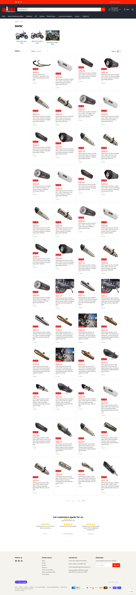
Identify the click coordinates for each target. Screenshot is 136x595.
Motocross (29, 16)
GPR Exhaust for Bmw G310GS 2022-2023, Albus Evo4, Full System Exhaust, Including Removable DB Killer (110, 119)
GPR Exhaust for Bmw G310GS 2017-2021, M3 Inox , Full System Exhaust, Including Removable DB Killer (65, 119)
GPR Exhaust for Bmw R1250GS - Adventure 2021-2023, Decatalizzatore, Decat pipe (41, 77)
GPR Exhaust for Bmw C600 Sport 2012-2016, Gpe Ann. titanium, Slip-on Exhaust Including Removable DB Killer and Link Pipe (41, 402)
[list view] (120, 51)
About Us (44, 567)
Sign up (116, 565)
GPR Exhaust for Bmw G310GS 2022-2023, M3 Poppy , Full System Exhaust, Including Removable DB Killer (42, 188)
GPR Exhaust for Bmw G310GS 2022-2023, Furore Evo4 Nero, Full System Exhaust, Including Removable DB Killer (42, 150)
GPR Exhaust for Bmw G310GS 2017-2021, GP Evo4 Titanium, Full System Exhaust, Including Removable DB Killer (42, 119)
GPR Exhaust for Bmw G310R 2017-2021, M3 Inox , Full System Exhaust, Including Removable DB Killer (64, 230)
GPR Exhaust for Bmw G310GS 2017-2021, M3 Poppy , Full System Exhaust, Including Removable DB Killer (87, 114)
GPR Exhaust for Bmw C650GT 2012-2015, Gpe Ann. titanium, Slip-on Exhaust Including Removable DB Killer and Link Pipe (87, 402)
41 (79, 501)
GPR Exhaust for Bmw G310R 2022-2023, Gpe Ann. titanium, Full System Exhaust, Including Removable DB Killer (87, 267)
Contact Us (86, 16)
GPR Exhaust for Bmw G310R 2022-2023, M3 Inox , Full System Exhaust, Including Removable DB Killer (109, 267)
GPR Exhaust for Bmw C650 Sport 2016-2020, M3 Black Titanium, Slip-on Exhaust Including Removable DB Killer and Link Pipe (110, 441)
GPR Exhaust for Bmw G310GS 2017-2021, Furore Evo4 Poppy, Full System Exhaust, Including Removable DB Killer (110, 77)
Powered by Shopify (19, 590)
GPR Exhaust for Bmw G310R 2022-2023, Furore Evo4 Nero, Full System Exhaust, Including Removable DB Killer (42, 261)
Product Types (51, 16)
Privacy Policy (45, 574)
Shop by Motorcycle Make (15, 16)
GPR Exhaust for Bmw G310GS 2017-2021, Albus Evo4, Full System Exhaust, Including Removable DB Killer (65, 81)
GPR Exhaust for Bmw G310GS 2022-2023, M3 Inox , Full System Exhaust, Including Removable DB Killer (110, 156)
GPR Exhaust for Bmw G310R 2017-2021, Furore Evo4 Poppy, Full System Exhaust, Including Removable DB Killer (110, 188)
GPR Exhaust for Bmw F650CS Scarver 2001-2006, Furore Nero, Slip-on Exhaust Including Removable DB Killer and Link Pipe (110, 486)
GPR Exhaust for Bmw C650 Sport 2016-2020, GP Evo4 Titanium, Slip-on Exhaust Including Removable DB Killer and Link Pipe (87, 447)
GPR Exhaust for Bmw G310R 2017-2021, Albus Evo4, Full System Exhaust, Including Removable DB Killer (64, 193)
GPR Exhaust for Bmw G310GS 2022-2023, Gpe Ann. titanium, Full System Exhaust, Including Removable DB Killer (87, 156)
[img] (68, 519)
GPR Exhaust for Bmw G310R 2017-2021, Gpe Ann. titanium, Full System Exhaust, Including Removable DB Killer (42, 230)
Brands (77, 16)
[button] (127, 9)
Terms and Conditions (47, 570)
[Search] (103, 9)
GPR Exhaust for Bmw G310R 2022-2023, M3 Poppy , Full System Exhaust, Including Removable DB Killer (41, 300)
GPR (34, 81)
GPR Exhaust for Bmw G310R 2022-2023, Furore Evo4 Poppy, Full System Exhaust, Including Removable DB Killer (65, 263)
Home (3, 16)
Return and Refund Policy (48, 572)
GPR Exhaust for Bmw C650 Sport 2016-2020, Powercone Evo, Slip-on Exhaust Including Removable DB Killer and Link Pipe (87, 480)
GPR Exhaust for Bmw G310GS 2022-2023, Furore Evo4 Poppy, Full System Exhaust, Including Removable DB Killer (65, 151)
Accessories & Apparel (65, 16)
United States (115, 2)
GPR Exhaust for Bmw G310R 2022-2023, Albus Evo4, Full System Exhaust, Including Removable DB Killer (109, 230)
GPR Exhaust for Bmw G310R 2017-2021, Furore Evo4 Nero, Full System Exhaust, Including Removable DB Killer (87, 187)
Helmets (41, 16)
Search (43, 563)
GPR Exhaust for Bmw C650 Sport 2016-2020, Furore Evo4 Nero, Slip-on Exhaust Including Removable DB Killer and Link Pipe (42, 441)
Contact (44, 565)
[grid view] (118, 51)
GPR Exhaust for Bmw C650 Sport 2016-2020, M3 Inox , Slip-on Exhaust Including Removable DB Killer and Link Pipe (41, 486)
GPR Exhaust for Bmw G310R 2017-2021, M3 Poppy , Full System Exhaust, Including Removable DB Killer (86, 225)
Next (83, 501)
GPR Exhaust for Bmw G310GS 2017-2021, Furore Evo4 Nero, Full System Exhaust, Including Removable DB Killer (87, 75)
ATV (36, 16)
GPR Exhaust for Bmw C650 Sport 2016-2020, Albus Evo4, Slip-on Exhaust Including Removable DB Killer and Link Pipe (110, 408)
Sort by (33, 51)
